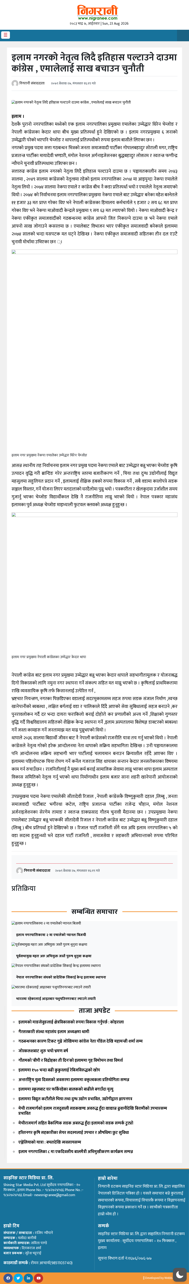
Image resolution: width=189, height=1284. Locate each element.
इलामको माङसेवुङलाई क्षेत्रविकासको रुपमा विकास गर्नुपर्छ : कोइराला (71, 1022)
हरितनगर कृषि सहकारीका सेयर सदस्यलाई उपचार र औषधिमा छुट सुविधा (73, 1132)
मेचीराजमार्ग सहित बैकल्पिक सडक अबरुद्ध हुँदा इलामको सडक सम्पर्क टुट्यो (75, 1123)
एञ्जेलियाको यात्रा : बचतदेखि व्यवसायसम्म (49, 1142)
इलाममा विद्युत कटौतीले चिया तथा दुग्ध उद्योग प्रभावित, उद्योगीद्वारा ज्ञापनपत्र (75, 1099)
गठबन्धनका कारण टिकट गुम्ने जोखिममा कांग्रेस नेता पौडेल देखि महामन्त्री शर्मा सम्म (80, 1041)
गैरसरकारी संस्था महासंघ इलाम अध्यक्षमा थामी (53, 1031)
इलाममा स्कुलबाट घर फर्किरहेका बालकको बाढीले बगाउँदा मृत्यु (65, 1089)
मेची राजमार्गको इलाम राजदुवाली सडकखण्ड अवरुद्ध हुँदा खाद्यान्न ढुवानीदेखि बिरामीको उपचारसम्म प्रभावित (92, 1111)
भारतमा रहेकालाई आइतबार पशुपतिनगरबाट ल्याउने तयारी (56, 999)
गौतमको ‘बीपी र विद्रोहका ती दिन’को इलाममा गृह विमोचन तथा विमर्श (70, 1060)
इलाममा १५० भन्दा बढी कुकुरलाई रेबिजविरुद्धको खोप (59, 1070)
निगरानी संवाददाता (31, 83)
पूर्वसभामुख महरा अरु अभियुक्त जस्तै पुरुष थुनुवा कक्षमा (54, 956)
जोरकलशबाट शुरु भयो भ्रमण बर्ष (43, 1051)
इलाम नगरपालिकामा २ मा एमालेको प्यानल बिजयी (51, 935)
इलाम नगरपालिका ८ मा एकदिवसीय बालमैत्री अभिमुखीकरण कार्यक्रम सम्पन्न (75, 1151)
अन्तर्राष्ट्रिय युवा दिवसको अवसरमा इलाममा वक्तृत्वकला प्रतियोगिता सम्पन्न (73, 1079)
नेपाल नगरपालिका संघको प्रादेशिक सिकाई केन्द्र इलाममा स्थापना (61, 977)
